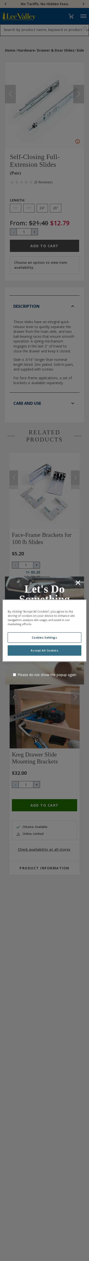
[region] (44, 630)
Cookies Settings (44, 637)
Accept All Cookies (44, 650)
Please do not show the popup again (47, 674)
